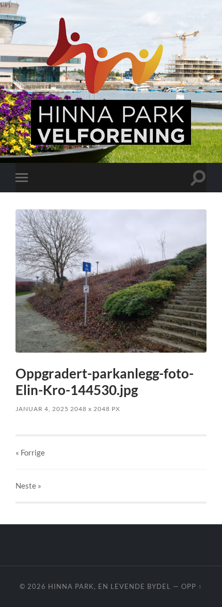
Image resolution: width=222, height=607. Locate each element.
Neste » (28, 485)
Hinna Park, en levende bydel (109, 586)
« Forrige (30, 452)
